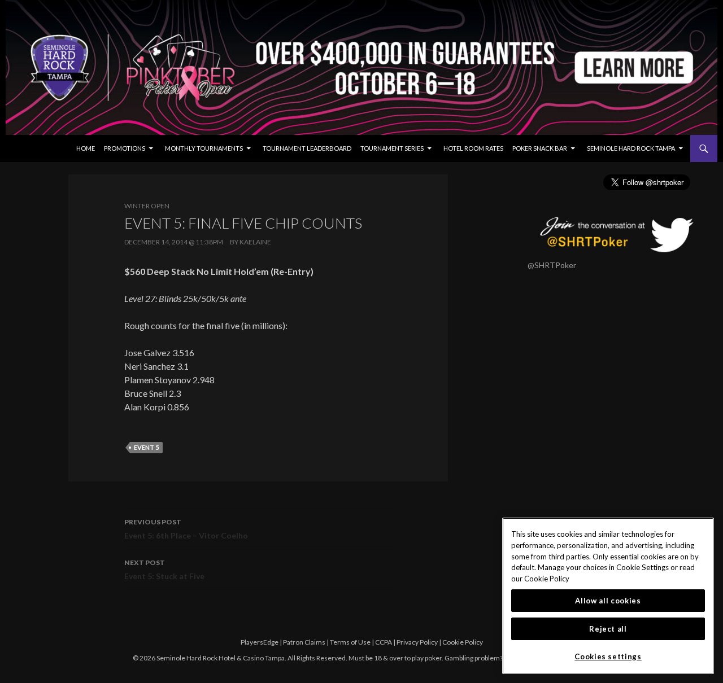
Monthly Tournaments (204, 148)
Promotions (124, 148)
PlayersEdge (259, 642)
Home (85, 148)
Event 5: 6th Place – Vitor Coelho (186, 529)
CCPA (383, 642)
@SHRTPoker (552, 265)
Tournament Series (392, 148)
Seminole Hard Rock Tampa (631, 148)
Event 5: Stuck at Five (164, 569)
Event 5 (146, 447)
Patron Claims (304, 642)
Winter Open (146, 206)
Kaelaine (255, 242)
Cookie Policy (462, 642)
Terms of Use (350, 642)
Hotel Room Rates (473, 148)
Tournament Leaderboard (307, 148)
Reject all (608, 628)
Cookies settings (608, 656)
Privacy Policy (417, 642)
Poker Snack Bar (539, 148)
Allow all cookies (608, 600)
